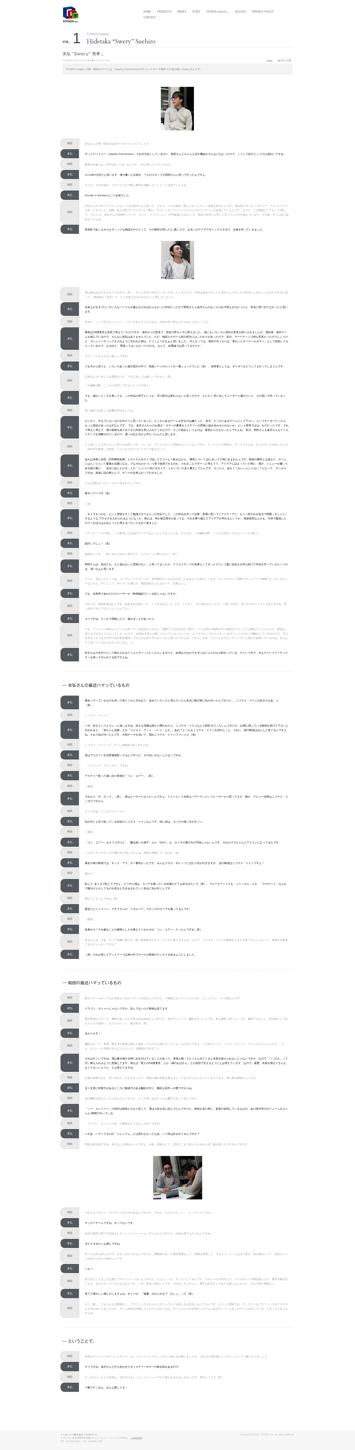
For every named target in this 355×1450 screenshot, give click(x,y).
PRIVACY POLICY (263, 11)
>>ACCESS (136, 1437)
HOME (147, 11)
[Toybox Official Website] (70, 14)
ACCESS (240, 11)
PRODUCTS (164, 11)
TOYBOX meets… (217, 11)
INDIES (181, 11)
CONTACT (149, 17)
